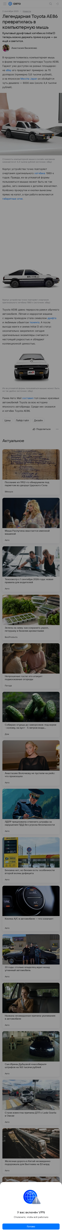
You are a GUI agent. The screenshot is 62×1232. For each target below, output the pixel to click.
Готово (31, 1226)
